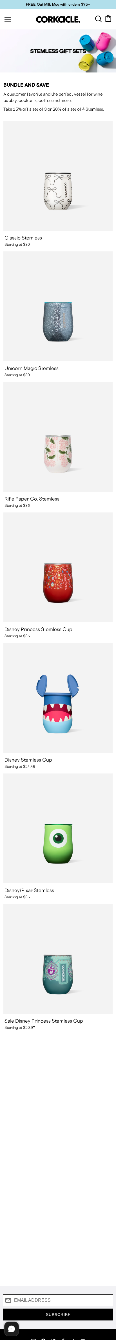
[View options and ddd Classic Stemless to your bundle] (58, 176)
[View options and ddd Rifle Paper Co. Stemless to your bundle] (58, 437)
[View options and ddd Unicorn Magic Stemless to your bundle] (58, 306)
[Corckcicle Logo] (58, 19)
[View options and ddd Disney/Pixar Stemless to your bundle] (58, 828)
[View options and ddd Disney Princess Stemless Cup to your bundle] (58, 567)
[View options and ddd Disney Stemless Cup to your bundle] (58, 698)
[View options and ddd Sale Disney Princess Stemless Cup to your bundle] (58, 959)
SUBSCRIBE (58, 1314)
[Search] (98, 18)
